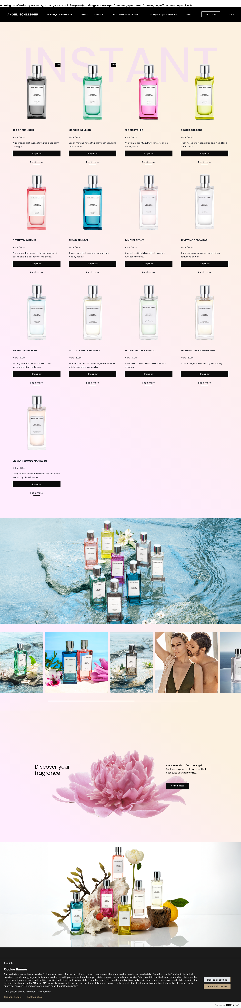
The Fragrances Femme (59, 14)
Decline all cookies (217, 979)
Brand (189, 14)
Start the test (177, 785)
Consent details (12, 997)
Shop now (211, 14)
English (8, 963)
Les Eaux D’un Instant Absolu (126, 14)
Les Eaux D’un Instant (92, 14)
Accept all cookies (217, 986)
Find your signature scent (164, 14)
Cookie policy (34, 997)
